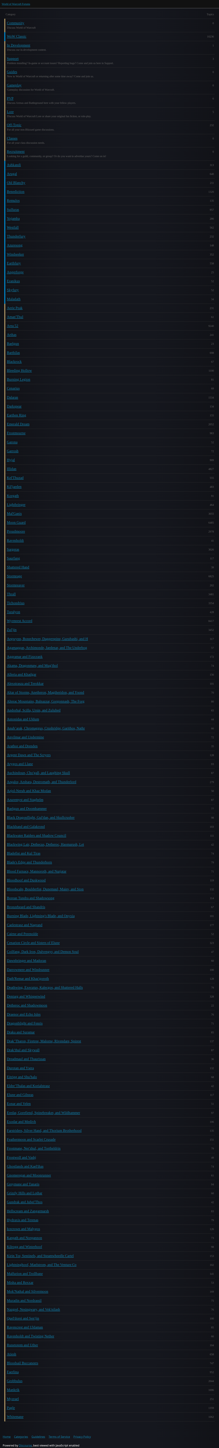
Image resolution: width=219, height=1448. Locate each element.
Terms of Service (59, 1437)
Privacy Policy (82, 1437)
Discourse (25, 1445)
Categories (21, 1437)
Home (7, 1437)
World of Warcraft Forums (16, 4)
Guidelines (38, 1437)
